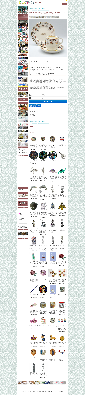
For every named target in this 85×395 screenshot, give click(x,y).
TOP (30, 8)
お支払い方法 (38, 391)
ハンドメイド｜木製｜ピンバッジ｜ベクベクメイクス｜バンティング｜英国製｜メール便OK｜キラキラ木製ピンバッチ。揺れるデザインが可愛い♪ (62, 359)
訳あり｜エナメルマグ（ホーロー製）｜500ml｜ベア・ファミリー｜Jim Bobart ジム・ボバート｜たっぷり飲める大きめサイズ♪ (62, 311)
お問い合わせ (29, 391)
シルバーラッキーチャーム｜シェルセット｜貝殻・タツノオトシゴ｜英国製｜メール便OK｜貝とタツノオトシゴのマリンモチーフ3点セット (34, 177)
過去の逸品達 (61, 391)
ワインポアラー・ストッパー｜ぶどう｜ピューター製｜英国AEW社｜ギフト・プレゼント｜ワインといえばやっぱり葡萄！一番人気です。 (34, 230)
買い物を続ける (32, 114)
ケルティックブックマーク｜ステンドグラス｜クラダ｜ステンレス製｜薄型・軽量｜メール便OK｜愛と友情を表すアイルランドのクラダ (34, 263)
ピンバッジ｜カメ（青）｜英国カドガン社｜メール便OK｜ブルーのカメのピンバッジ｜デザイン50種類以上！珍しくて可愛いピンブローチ (52, 213)
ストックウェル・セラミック (22, 149)
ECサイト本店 (38, 2)
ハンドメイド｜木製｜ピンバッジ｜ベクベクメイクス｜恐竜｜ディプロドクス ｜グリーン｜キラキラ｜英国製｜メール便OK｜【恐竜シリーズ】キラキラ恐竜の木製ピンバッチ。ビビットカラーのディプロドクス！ (62, 178)
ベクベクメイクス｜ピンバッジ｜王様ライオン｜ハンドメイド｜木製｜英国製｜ (34, 358)
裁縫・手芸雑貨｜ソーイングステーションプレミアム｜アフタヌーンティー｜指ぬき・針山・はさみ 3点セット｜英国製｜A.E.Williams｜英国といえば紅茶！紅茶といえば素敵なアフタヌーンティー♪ (43, 230)
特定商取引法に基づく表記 (48, 391)
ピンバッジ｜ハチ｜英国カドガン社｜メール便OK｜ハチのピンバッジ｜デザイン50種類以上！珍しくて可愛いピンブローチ (62, 213)
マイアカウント (33, 391)
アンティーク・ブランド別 (35, 8)
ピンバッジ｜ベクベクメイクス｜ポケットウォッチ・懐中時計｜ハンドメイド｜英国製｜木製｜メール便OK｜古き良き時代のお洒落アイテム (53, 296)
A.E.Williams (19, 148)
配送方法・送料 (42, 391)
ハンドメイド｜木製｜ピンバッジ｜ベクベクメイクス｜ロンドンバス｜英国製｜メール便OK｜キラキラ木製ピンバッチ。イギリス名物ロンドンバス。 (43, 263)
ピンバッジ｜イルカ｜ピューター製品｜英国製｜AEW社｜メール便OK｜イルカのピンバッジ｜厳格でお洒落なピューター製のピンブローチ (34, 195)
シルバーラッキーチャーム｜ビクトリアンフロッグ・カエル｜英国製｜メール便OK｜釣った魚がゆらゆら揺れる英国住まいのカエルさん (43, 177)
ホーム (23, 391)
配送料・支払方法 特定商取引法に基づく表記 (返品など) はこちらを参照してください (35, 105)
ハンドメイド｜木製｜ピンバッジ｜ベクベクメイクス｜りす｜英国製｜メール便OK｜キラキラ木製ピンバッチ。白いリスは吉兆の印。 (43, 359)
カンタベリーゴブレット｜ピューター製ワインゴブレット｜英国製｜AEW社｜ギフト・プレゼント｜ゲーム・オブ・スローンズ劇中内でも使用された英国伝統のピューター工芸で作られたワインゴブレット (62, 196)
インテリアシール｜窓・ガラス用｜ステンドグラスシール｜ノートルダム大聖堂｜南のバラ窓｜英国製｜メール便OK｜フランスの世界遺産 (34, 162)
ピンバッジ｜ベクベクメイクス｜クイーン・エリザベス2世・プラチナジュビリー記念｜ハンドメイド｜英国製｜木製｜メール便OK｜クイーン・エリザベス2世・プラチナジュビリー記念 (62, 328)
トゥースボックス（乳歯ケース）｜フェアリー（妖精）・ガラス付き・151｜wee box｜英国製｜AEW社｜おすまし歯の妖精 (53, 230)
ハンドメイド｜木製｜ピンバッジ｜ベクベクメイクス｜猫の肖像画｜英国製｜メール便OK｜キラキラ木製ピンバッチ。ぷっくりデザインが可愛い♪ (53, 359)
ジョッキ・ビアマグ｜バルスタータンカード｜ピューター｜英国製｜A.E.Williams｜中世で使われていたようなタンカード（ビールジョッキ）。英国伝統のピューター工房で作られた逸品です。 (43, 213)
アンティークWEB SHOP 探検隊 (25, 236)
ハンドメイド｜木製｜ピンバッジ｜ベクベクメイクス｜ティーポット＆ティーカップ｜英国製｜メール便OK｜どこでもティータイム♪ (34, 311)
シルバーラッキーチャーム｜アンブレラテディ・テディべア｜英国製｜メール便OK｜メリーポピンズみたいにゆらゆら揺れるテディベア (53, 195)
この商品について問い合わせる (34, 111)
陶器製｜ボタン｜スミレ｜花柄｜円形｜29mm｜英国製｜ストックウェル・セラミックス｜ (43, 279)
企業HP (26, 391)
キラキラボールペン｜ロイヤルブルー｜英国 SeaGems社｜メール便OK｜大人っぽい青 (34, 295)
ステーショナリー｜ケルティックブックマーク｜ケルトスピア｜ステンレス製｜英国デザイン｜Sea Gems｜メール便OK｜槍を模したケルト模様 (43, 374)
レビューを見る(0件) (32, 115)
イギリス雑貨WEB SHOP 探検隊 (20, 236)
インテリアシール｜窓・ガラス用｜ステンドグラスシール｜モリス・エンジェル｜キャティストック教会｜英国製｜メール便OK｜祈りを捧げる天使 (43, 296)
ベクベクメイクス (20, 150)
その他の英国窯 (43, 8)
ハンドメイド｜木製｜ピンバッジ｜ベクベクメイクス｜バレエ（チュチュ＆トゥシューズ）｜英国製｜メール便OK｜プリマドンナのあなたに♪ (34, 327)
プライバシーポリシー (56, 391)
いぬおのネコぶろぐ (20, 189)
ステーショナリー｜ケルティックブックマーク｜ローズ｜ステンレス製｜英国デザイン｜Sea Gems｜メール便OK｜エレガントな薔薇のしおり (62, 247)
